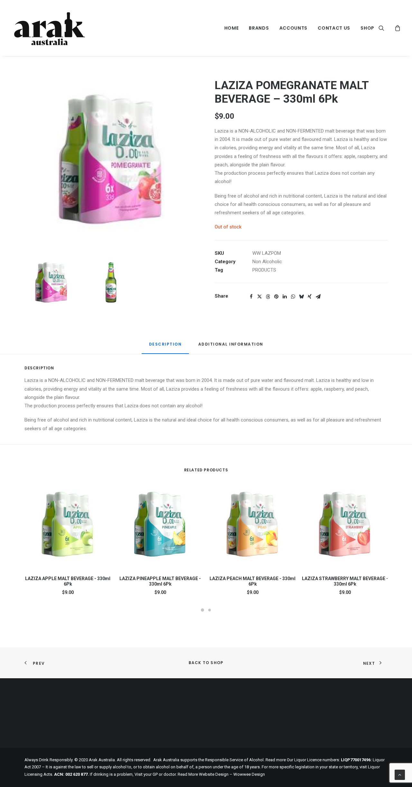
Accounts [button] (293, 28)
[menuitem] (231, 28)
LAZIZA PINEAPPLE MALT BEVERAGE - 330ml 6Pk (160, 581)
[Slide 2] (111, 284)
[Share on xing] (310, 297)
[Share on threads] (268, 297)
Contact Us (334, 28)
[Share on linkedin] (284, 297)
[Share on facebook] (251, 297)
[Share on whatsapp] (293, 297)
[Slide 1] (51, 284)
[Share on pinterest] (276, 297)
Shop (367, 28)
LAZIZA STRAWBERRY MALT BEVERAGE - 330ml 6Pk (345, 581)
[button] (385, 28)
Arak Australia (166, 759)
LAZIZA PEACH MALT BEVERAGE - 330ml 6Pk (252, 581)
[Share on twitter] (259, 297)
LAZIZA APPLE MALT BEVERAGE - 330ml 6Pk (67, 581)
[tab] (231, 346)
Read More (188, 774)
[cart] (396, 28)
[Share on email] (318, 297)
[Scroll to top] (400, 774)
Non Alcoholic (267, 261)
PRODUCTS (264, 270)
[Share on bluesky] (301, 297)
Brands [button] (259, 28)
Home (231, 28)
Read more (276, 759)
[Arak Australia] (49, 28)
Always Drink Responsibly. (48, 759)
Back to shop (206, 662)
